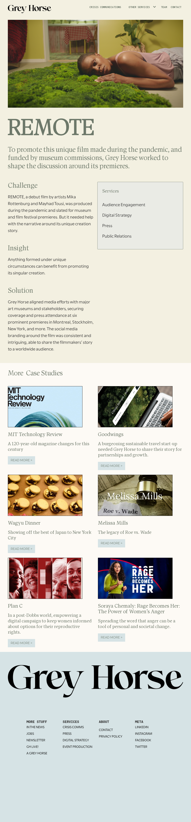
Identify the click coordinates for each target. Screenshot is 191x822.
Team (164, 7)
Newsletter (35, 740)
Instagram (143, 734)
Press (67, 734)
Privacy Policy (110, 736)
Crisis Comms (73, 727)
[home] (29, 8)
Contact (176, 7)
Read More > (21, 460)
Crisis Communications (105, 7)
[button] (141, 9)
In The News (35, 727)
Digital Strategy (76, 740)
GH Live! (32, 747)
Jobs (30, 734)
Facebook (143, 740)
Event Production (77, 747)
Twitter (141, 747)
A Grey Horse (36, 753)
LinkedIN (141, 727)
